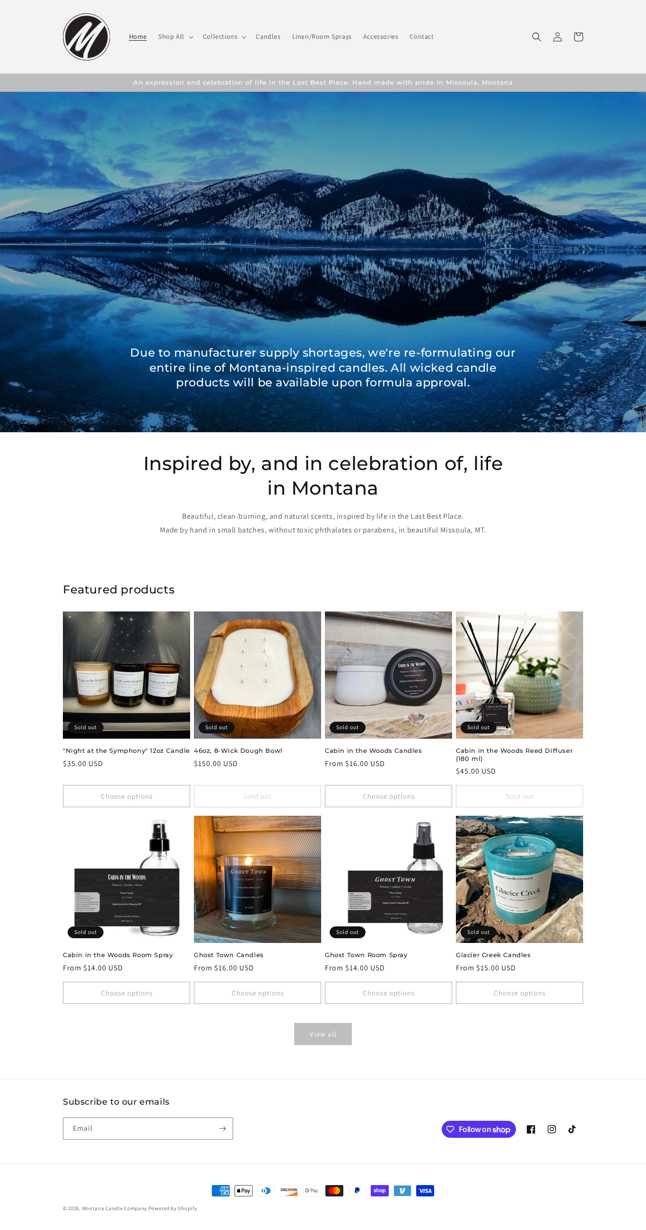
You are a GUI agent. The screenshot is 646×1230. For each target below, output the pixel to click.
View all (323, 1033)
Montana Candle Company (114, 1208)
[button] (175, 36)
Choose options (127, 796)
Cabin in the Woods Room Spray (118, 955)
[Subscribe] (222, 1128)
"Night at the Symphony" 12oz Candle (126, 750)
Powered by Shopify (172, 1208)
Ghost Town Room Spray (366, 955)
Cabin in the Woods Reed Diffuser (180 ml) (514, 754)
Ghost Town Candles (229, 955)
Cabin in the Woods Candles (373, 750)
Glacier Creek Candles (493, 955)
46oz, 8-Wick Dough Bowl (238, 750)
